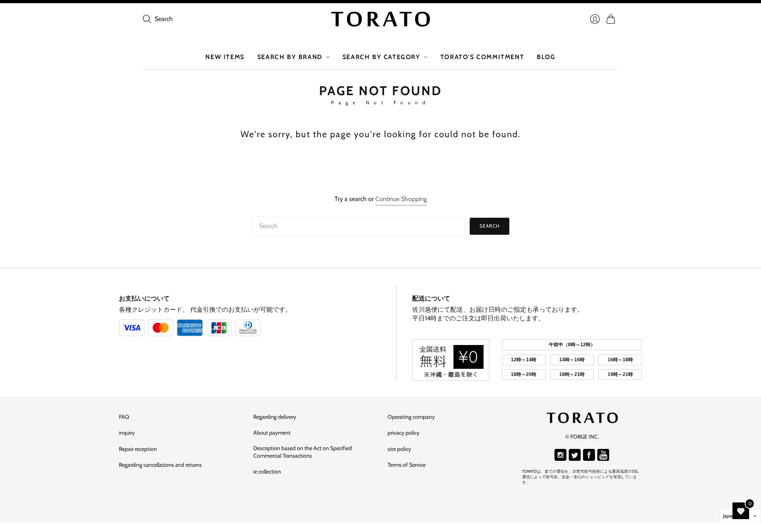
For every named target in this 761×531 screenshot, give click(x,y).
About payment (272, 432)
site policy (399, 448)
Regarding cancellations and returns (160, 464)
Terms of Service (407, 464)
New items (224, 57)
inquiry (127, 432)
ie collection (267, 471)
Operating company (411, 416)
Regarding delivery (274, 416)
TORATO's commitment (482, 57)
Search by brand (290, 57)
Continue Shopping (401, 199)
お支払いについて (144, 298)
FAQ (124, 416)
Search (489, 226)
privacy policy (403, 432)
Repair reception (138, 448)
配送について (431, 298)
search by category (381, 57)
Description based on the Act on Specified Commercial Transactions (302, 452)
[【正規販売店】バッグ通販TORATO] (380, 19)
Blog (546, 57)
